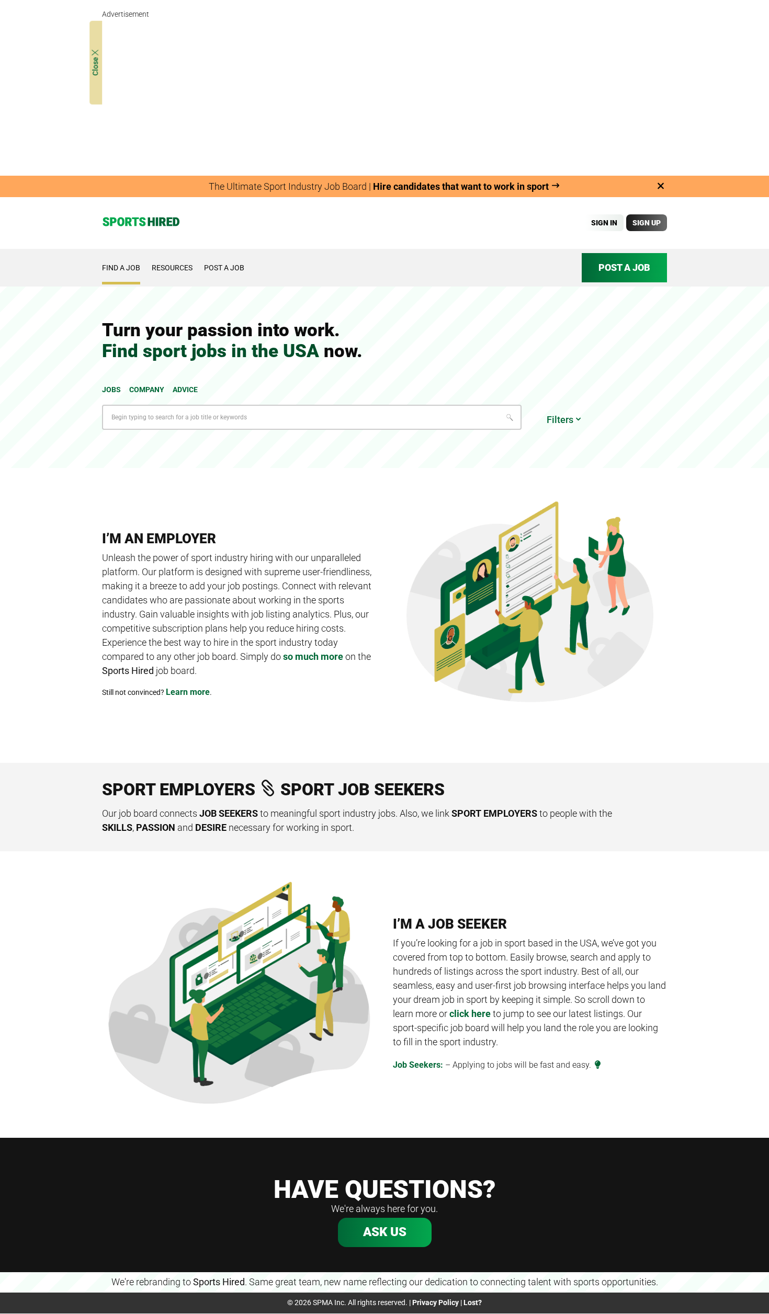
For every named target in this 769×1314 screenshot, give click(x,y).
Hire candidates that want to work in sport (462, 186)
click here (470, 1013)
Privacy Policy (435, 1302)
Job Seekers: (418, 1065)
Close (95, 65)
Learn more (188, 692)
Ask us (384, 1232)
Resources (172, 268)
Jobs (111, 389)
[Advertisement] (384, 94)
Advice (185, 389)
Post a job (224, 268)
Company (146, 389)
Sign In (604, 223)
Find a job (121, 268)
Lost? (472, 1302)
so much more (313, 656)
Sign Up (646, 223)
